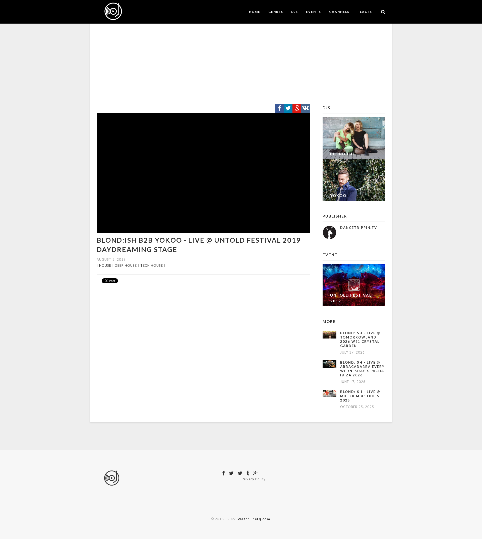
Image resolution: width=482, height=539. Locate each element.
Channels (339, 12)
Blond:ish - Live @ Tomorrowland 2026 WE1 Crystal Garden (360, 339)
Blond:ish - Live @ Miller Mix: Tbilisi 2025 (360, 396)
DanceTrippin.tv (358, 228)
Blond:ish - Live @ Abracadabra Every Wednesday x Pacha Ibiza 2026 (362, 368)
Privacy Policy (254, 479)
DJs (294, 12)
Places (364, 12)
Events (313, 12)
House (105, 265)
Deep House (126, 265)
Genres (275, 12)
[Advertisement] (241, 64)
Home (254, 12)
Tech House (151, 265)
